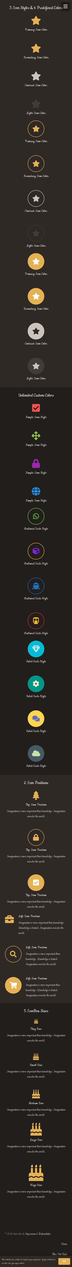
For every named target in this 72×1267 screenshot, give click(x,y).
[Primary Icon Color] (36, 128)
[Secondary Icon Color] (36, 163)
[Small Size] (36, 1057)
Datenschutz (44, 1234)
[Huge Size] (36, 1172)
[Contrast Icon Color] (36, 198)
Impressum (30, 1234)
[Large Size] (36, 1129)
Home (64, 1244)
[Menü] (65, 6)
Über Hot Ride (59, 1254)
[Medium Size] (36, 1094)
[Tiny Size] (36, 1022)
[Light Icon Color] (36, 233)
